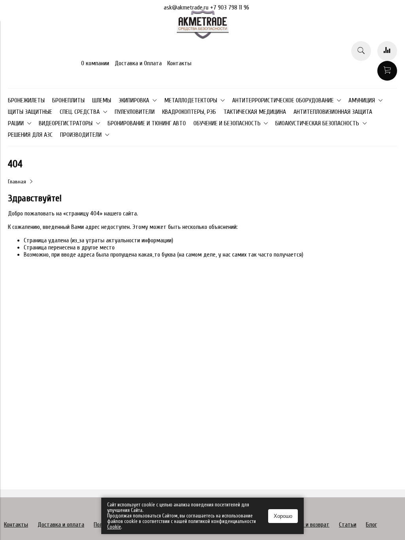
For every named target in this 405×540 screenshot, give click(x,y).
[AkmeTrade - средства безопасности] (203, 37)
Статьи (347, 524)
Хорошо (283, 516)
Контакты (179, 63)
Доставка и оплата (61, 524)
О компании (95, 63)
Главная (17, 181)
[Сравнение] (387, 51)
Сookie (114, 527)
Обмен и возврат (309, 524)
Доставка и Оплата (138, 63)
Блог (371, 524)
